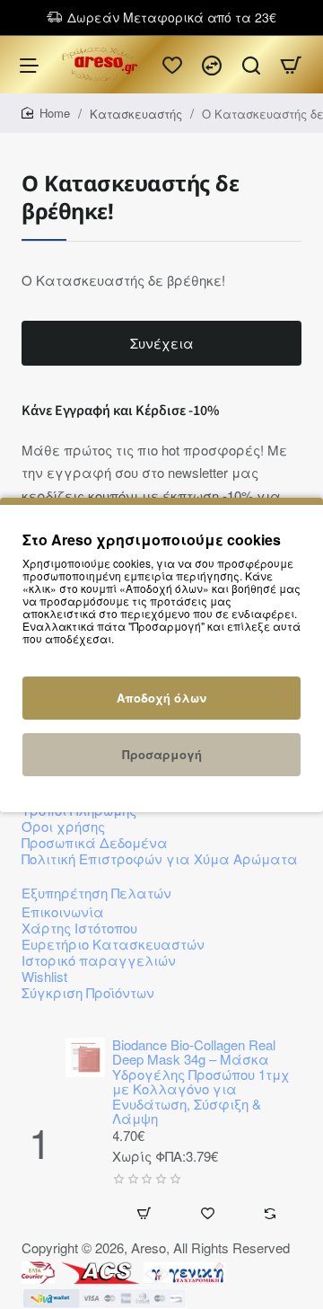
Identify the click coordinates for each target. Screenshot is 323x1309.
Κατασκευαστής (136, 113)
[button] (85, 1137)
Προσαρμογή (162, 754)
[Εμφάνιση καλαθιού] (291, 64)
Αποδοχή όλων (161, 697)
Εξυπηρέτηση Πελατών (96, 892)
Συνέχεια (162, 342)
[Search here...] (251, 64)
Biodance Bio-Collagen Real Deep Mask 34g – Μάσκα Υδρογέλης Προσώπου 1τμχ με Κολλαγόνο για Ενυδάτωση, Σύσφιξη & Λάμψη (201, 1082)
